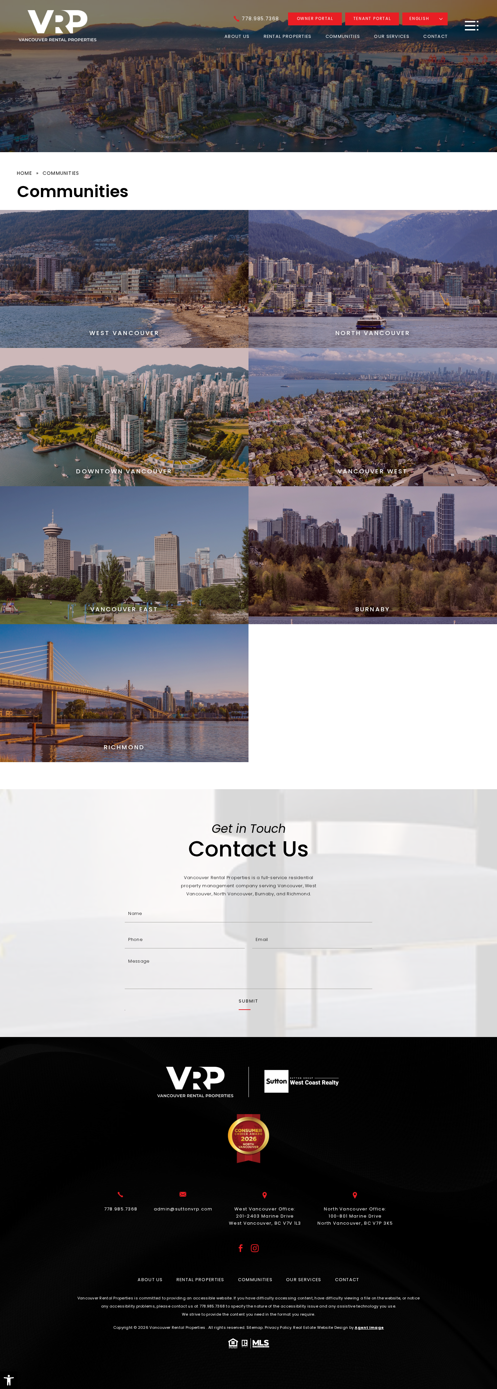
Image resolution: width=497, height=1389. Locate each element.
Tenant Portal (372, 18)
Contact (435, 36)
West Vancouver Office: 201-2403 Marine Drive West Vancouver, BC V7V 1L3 (265, 1216)
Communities (343, 36)
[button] (9, 1380)
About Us (237, 36)
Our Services (391, 36)
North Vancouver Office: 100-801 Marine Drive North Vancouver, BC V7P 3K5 (355, 1216)
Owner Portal (315, 18)
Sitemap (254, 1327)
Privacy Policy (278, 1327)
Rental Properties (288, 36)
